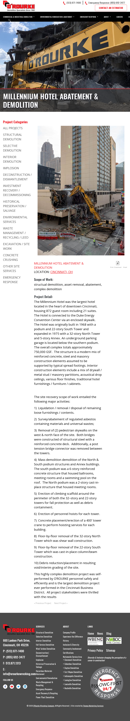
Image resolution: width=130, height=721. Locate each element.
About (66, 626)
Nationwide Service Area (72, 656)
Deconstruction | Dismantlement (42, 654)
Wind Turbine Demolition (45, 648)
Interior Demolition (43, 640)
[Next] (122, 194)
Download (117, 267)
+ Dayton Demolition (71, 667)
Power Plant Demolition (45, 697)
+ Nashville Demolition (72, 688)
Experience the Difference (73, 636)
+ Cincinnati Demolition (72, 659)
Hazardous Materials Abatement (44, 672)
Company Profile (69, 632)
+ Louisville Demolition (72, 684)
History (66, 640)
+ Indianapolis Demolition (73, 676)
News (100, 633)
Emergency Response (44, 689)
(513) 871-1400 (15, 651)
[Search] (9, 20)
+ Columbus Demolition (72, 663)
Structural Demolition (44, 632)
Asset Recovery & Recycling (47, 693)
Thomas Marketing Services (93, 705)
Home (91, 633)
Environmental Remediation (46, 678)
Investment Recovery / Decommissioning (17, 190)
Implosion (11, 168)
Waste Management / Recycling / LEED (15, 232)
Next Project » (61, 603)
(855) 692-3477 (15, 657)
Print (111, 267)
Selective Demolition (44, 636)
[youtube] (12, 686)
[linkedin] (25, 686)
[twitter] (18, 686)
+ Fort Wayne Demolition (72, 672)
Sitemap (110, 650)
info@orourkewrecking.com (19, 673)
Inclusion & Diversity (71, 644)
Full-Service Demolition (45, 644)
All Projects (13, 128)
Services (40, 626)
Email (124, 263)
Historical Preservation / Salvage (14, 206)
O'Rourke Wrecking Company (43, 705)
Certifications (68, 652)
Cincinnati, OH (61, 272)
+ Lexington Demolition (72, 680)
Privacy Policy (95, 650)
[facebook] (5, 686)
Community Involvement (72, 648)
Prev (40, 192)
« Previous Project (42, 603)
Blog (108, 633)
